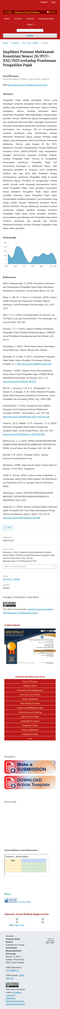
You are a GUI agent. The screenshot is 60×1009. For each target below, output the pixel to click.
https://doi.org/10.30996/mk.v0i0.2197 (34, 364)
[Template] (30, 789)
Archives (30, 18)
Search (30, 35)
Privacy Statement (30, 730)
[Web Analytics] (10, 902)
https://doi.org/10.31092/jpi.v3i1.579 (19, 381)
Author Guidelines (30, 699)
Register (44, 2)
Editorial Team (30, 686)
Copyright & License (30, 721)
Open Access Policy (30, 716)
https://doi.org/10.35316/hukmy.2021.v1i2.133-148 (26, 416)
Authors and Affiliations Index (30, 708)
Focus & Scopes (30, 681)
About (30, 24)
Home (7, 18)
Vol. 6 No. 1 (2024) (30, 43)
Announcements (46, 18)
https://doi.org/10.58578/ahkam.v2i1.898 (21, 518)
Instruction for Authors (30, 694)
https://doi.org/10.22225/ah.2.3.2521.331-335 (24, 434)
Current (18, 18)
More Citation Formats (15, 566)
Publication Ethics (30, 734)
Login (53, 2)
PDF (9, 528)
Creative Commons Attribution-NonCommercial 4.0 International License (15, 998)
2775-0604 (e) (12, 970)
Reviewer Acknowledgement (30, 690)
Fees (30, 738)
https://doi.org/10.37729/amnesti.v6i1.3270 (27, 85)
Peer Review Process (30, 703)
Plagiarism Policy (30, 725)
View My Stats (24, 902)
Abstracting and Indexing (30, 712)
